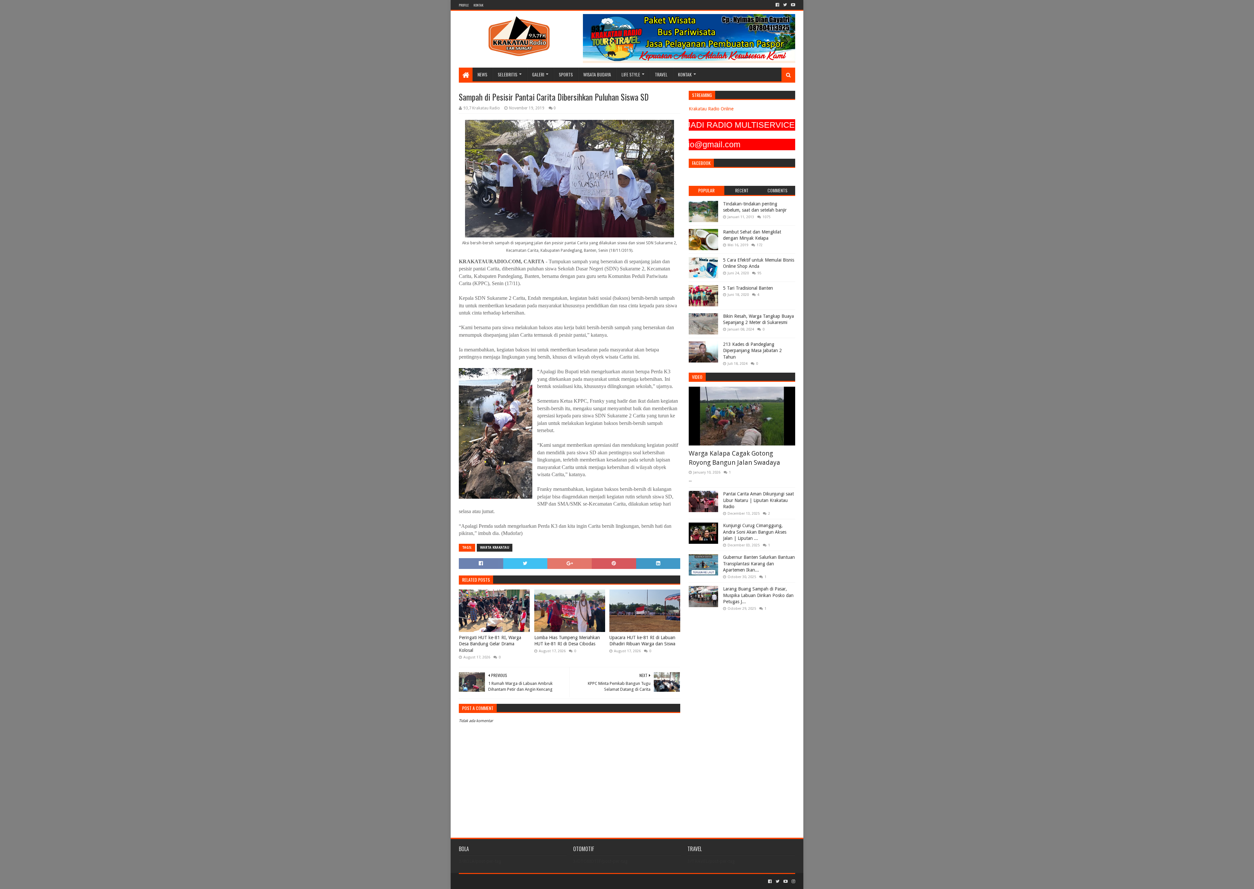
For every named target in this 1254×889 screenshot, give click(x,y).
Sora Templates (495, 881)
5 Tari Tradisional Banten (748, 288)
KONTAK (478, 5)
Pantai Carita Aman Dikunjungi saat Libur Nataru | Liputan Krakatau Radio (758, 500)
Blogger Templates (533, 881)
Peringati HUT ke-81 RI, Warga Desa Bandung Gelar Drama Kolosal (490, 644)
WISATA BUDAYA (597, 74)
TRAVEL (661, 74)
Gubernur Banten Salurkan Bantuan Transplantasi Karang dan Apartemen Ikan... (759, 564)
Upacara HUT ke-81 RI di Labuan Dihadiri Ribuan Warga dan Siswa (642, 641)
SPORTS (566, 74)
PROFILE (464, 5)
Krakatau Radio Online (711, 108)
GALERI (538, 74)
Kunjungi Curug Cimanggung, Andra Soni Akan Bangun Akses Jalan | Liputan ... (754, 532)
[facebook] (777, 5)
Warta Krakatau (494, 547)
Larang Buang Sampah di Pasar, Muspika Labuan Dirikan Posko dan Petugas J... (758, 595)
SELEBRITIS (507, 74)
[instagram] (792, 881)
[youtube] (792, 5)
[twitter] (785, 5)
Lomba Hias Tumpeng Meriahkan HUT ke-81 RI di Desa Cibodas (567, 641)
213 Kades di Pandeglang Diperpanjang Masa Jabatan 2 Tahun (752, 351)
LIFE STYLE (630, 74)
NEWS (482, 74)
